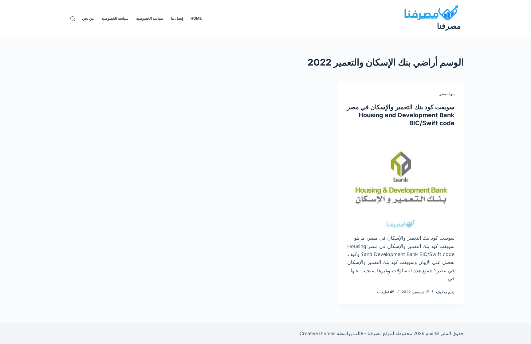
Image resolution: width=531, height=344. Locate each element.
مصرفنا (449, 25)
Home (196, 18)
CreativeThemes (318, 333)
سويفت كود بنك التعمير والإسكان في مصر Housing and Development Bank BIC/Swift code (400, 115)
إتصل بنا (177, 18)
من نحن (88, 18)
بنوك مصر (446, 93)
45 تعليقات (386, 292)
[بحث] (72, 18)
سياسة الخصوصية (149, 18)
